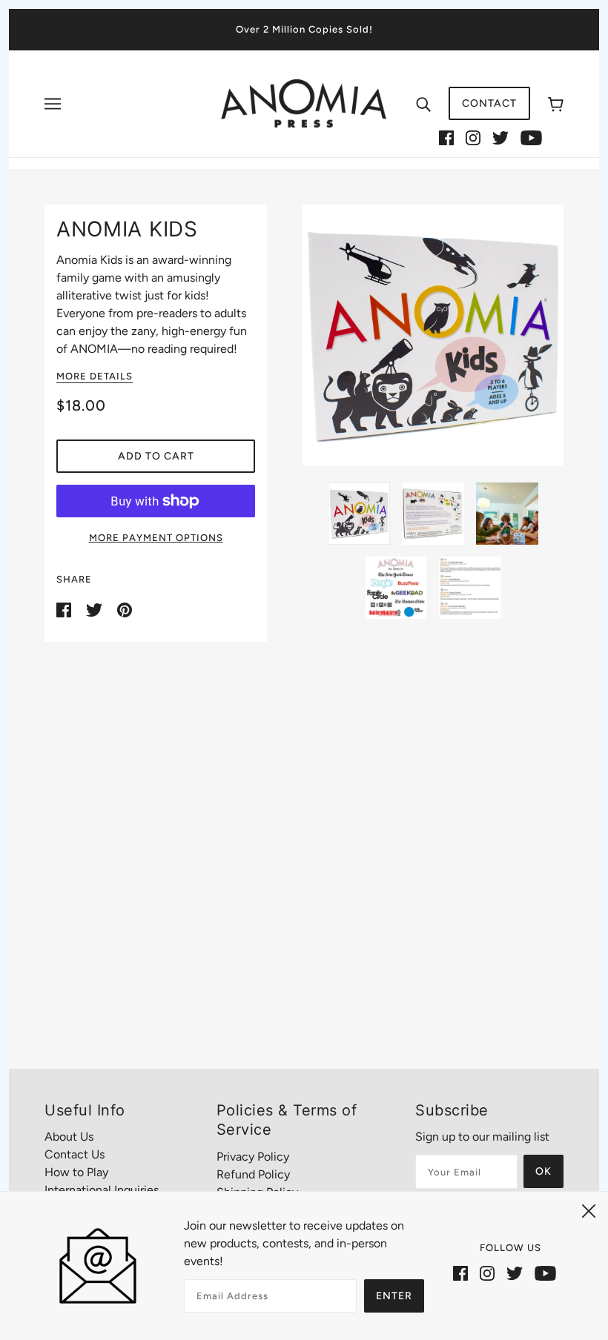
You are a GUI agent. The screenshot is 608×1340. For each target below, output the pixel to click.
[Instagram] (473, 137)
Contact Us (74, 1154)
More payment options (156, 537)
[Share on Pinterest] (124, 609)
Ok (543, 1171)
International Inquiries (101, 1190)
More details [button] (94, 376)
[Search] (423, 104)
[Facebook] (446, 137)
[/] (304, 103)
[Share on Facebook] (65, 609)
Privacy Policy (253, 1157)
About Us (68, 1137)
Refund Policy (253, 1174)
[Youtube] (531, 137)
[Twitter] (500, 137)
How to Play (76, 1172)
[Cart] (555, 103)
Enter (394, 1296)
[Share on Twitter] (95, 609)
